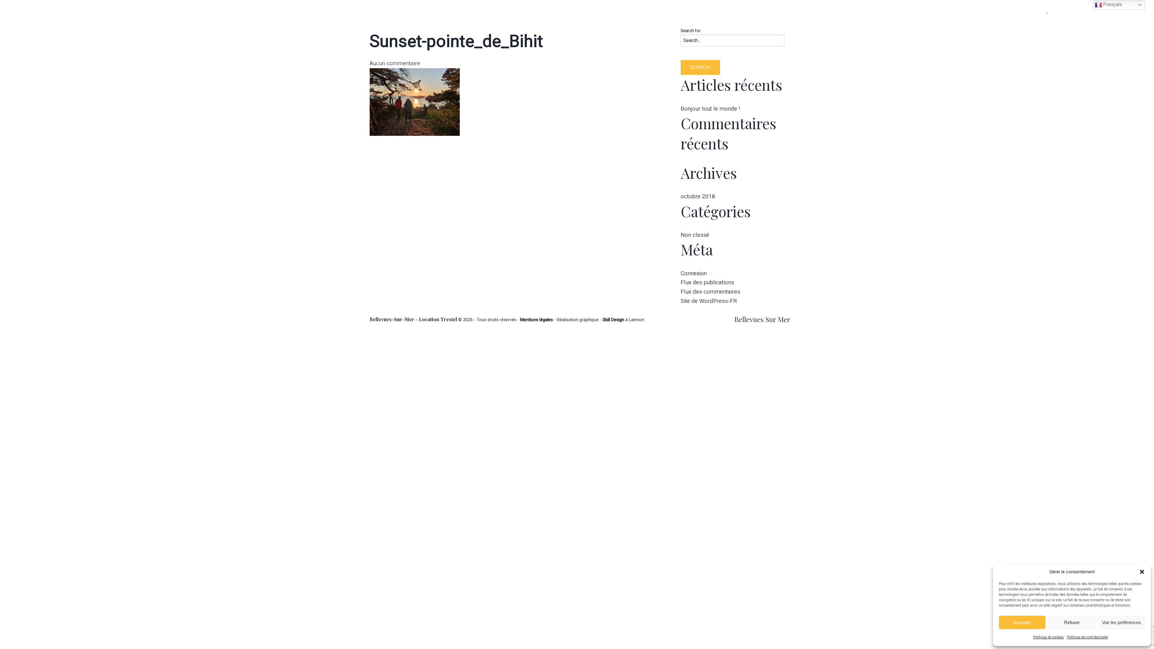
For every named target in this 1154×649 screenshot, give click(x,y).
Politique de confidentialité (1087, 637)
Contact (1070, 13)
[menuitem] (970, 13)
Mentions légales (536, 320)
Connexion (694, 273)
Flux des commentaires (710, 292)
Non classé (695, 235)
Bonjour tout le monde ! (710, 109)
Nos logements (1023, 13)
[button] (1142, 572)
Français (1112, 4)
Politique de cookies (1048, 637)
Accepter (1022, 622)
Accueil (970, 13)
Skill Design (613, 320)
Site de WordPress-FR (709, 301)
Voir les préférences (1121, 622)
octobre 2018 (698, 196)
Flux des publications (707, 282)
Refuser (1072, 622)
